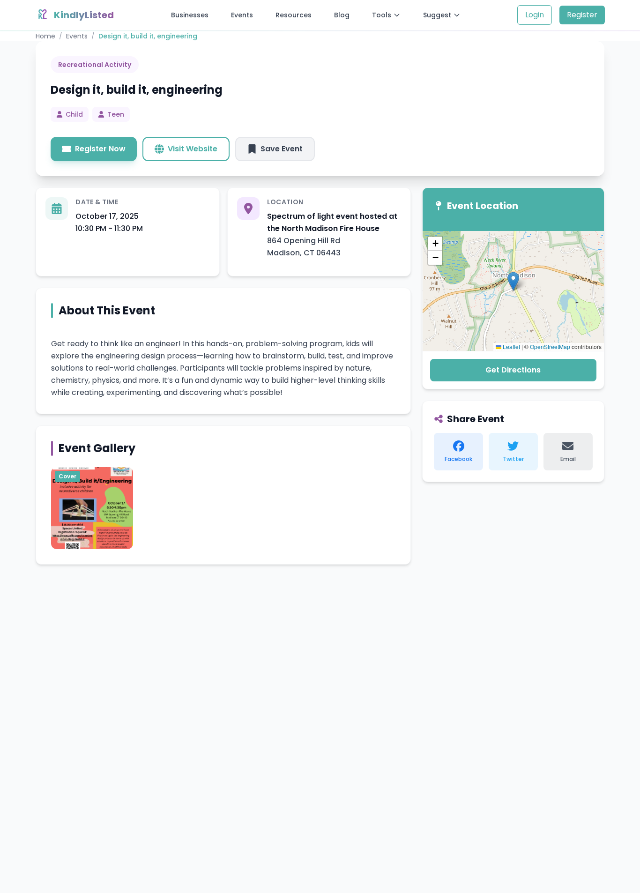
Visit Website (192, 148)
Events (242, 15)
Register (582, 14)
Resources (293, 15)
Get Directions (513, 370)
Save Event (281, 148)
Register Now (100, 148)
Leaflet (510, 346)
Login (534, 14)
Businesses (189, 15)
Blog (342, 15)
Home (45, 36)
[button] (513, 281)
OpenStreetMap (550, 346)
